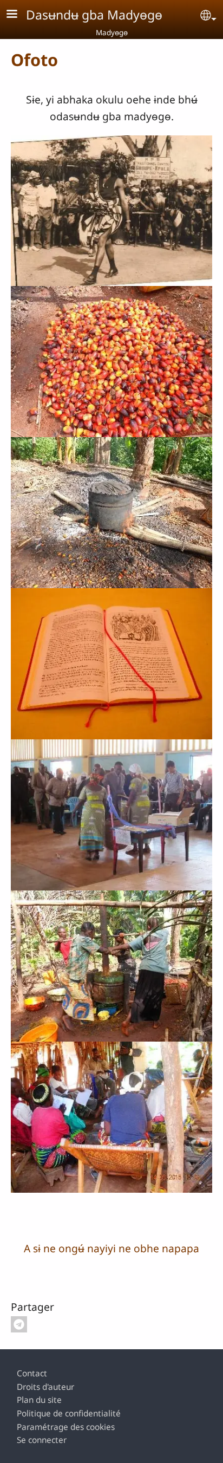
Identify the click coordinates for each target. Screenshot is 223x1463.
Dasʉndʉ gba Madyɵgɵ (94, 14)
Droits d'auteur (45, 1387)
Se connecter (42, 1440)
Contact (32, 1373)
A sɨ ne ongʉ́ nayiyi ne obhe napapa (111, 1248)
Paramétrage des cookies (66, 1427)
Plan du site (39, 1400)
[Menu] (18, 14)
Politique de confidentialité (69, 1413)
